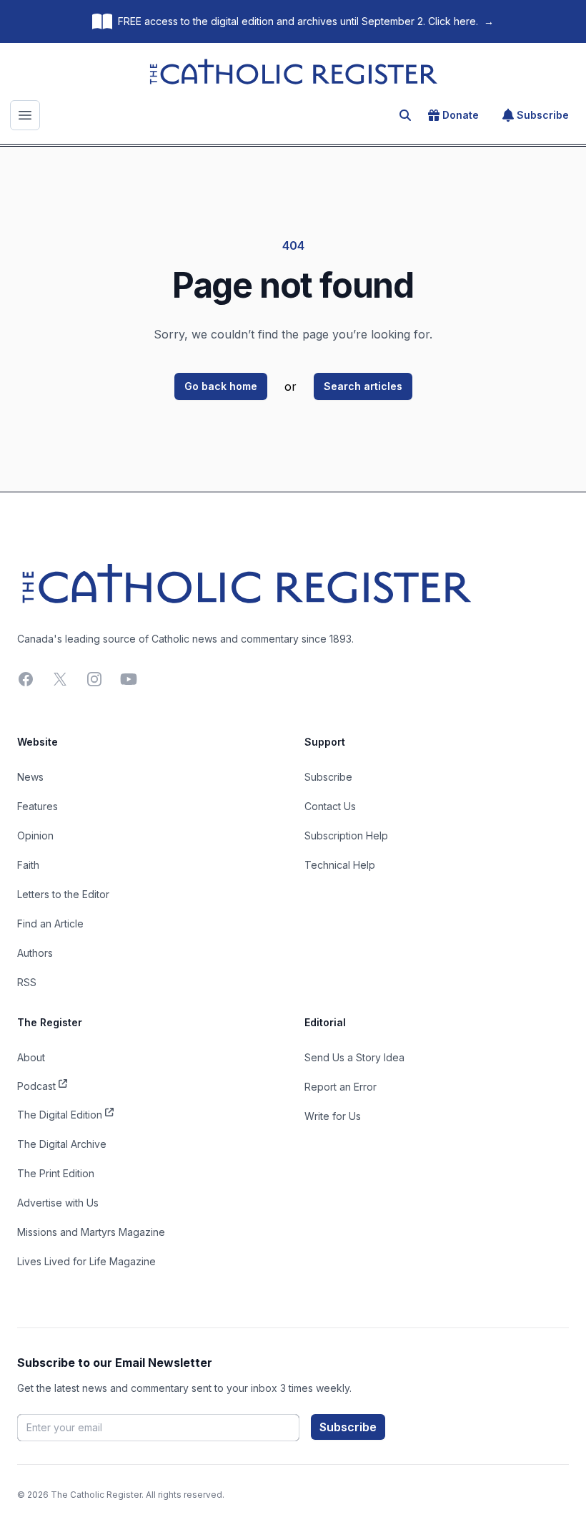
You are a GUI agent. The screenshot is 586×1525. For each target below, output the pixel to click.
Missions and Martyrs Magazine (91, 1232)
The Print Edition (55, 1173)
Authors (35, 953)
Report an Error (340, 1087)
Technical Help (339, 865)
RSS (26, 982)
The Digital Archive (61, 1144)
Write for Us (332, 1116)
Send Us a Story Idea (354, 1057)
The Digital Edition (59, 1115)
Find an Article (50, 923)
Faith (28, 865)
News (30, 777)
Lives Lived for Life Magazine (86, 1261)
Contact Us (330, 806)
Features (37, 806)
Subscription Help (346, 835)
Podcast (36, 1086)
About (31, 1057)
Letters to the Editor (63, 894)
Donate (460, 115)
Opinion (35, 835)
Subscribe (543, 115)
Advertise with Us (58, 1203)
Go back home (220, 386)
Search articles (363, 386)
